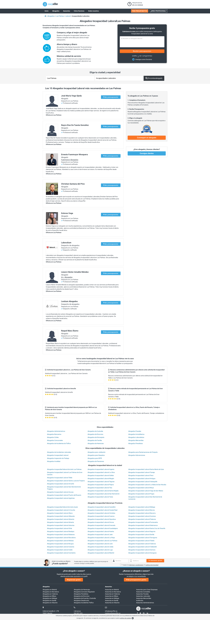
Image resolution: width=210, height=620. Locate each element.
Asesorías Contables (143, 592)
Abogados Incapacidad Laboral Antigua (141, 478)
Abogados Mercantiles (136, 440)
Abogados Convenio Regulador (84, 592)
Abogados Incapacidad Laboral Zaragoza (142, 553)
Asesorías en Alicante (112, 603)
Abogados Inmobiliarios (136, 434)
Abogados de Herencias (96, 443)
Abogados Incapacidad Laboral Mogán (101, 478)
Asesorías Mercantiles (143, 598)
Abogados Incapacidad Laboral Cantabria (61, 553)
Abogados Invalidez (53, 461)
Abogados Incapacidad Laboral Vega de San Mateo (145, 491)
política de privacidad (152, 565)
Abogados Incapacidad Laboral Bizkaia (60, 540)
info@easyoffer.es (111, 611)
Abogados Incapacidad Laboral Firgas (141, 494)
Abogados (46, 586)
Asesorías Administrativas (145, 603)
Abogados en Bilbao (49, 596)
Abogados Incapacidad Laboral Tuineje (141, 472)
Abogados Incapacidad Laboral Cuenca (101, 516)
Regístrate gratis (74, 580)
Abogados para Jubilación (96, 452)
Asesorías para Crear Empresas (147, 589)
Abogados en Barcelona (51, 592)
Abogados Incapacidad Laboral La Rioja (101, 537)
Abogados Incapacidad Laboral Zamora (141, 550)
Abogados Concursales (55, 440)
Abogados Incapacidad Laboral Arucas (60, 492)
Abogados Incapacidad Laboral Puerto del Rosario (64, 495)
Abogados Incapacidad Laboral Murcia (141, 510)
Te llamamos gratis (155, 560)
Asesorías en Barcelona (113, 592)
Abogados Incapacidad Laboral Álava (60, 513)
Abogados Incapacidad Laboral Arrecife (60, 484)
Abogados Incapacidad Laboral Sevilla (141, 534)
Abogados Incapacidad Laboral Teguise (101, 481)
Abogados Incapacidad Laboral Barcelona (61, 537)
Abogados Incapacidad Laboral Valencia (142, 544)
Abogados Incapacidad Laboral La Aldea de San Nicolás (147, 484)
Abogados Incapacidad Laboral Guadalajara (103, 528)
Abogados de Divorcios (95, 434)
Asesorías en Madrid (112, 589)
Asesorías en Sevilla (111, 600)
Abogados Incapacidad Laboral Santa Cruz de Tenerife (146, 528)
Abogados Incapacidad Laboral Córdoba (101, 513)
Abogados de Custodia (95, 431)
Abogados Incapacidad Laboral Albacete (61, 516)
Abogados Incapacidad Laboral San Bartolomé (103, 494)
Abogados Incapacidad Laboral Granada (101, 525)
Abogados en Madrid (50, 589)
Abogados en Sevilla (49, 600)
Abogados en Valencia (50, 594)
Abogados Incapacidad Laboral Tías (100, 488)
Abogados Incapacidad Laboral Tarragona (142, 537)
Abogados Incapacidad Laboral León (100, 544)
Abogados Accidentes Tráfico (84, 603)
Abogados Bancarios (54, 434)
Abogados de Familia (95, 440)
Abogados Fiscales (134, 431)
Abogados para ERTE (95, 458)
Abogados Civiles (53, 437)
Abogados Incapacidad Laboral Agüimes (61, 498)
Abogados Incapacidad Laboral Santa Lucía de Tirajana (66, 481)
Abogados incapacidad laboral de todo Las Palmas (64, 469)
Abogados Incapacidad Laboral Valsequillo (142, 481)
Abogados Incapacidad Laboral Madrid (101, 553)
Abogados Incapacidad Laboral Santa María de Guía (146, 469)
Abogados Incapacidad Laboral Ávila (59, 528)
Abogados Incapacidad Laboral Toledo (141, 540)
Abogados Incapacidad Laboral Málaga (141, 507)
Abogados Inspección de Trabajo (58, 458)
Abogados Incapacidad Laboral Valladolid (142, 547)
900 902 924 (78, 613)
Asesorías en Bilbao (111, 596)
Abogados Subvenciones (136, 455)
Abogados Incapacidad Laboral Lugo (100, 550)
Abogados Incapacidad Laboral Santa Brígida (103, 491)
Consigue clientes (147, 153)
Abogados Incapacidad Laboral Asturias (60, 525)
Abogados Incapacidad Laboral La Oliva (101, 472)
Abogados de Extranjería (96, 437)
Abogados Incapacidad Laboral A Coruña (61, 510)
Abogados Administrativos (56, 431)
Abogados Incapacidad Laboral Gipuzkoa (102, 519)
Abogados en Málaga (50, 598)
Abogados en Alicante (50, 603)
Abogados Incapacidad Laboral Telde (59, 477)
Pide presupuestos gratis (136, 580)
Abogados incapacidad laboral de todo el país (62, 507)
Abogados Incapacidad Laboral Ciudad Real (102, 510)
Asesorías (108, 586)
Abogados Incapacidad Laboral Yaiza (100, 497)
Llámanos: (77, 611)
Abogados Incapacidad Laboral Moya (141, 488)
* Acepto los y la (140, 565)
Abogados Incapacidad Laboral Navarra (142, 513)
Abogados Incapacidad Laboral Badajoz (60, 531)
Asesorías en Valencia (112, 594)
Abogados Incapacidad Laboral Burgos (60, 544)
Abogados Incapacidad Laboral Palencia (142, 519)
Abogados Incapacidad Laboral (57, 455)
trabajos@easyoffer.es (112, 613)
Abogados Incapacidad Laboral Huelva (101, 531)
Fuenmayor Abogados (69, 160)
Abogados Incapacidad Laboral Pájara (101, 484)
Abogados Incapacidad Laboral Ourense (142, 516)
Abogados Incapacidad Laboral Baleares (61, 534)
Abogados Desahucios (81, 600)
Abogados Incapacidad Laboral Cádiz (60, 550)
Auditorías (139, 600)
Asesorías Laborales (143, 596)
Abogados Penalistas (135, 443)
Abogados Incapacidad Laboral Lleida (100, 547)
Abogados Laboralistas (136, 437)
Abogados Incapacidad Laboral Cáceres (60, 547)
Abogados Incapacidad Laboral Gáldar (101, 475)
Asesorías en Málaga (112, 598)
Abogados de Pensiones (96, 461)
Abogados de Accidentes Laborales (59, 452)
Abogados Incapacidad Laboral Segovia (141, 531)
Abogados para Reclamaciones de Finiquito (143, 452)
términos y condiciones (136, 565)
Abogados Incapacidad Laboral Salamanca (143, 525)
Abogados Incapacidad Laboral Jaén (100, 534)
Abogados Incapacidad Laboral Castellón (102, 507)
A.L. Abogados (66, 277)
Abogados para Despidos (96, 455)
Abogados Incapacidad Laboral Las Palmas (102, 540)
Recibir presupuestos (142, 51)
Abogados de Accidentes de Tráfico (59, 443)
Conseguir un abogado (146, 138)
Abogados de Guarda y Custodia (85, 598)
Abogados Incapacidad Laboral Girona (101, 522)
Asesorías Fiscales (142, 594)
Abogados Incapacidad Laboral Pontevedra (143, 522)
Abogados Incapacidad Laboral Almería (60, 522)
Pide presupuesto (110, 97)
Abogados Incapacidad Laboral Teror (140, 475)
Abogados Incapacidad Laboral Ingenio (101, 469)
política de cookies (125, 618)
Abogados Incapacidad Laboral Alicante (60, 519)
